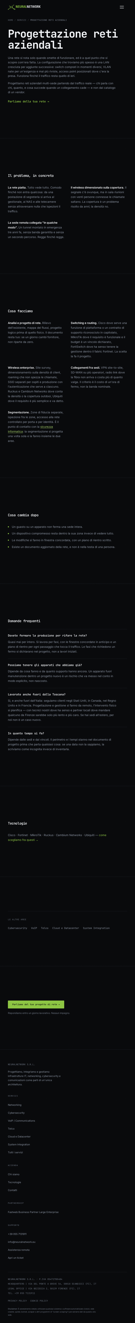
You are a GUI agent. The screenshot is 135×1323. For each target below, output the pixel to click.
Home (10, 20)
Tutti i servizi (15, 1152)
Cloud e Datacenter (65, 928)
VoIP (34, 928)
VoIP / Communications (21, 1120)
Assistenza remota (18, 1249)
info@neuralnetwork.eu (21, 1241)
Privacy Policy (17, 1300)
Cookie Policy (39, 1300)
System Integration (96, 928)
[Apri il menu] (123, 7)
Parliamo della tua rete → (28, 101)
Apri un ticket (16, 1257)
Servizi (21, 20)
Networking (14, 1104)
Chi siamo (13, 1174)
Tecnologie (14, 1182)
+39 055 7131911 (17, 1234)
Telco (44, 928)
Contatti (12, 1190)
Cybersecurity (17, 928)
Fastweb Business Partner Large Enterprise (33, 1212)
